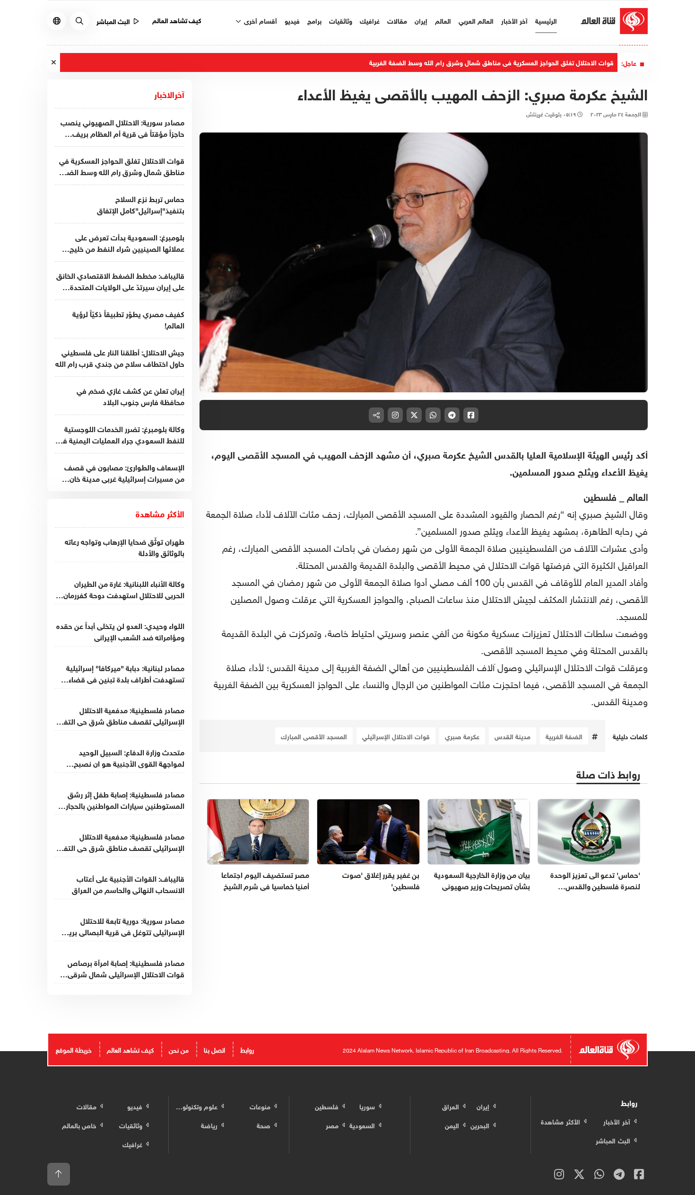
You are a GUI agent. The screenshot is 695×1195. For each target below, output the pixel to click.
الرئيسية (546, 20)
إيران (421, 20)
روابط (247, 1049)
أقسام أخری (259, 20)
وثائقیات (340, 20)
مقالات (397, 20)
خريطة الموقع (74, 1049)
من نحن (179, 1049)
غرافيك (370, 20)
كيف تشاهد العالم (177, 20)
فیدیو (292, 20)
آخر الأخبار (514, 20)
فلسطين (601, 495)
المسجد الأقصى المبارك (314, 736)
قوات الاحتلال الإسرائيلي (396, 736)
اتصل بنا (214, 1049)
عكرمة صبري (462, 736)
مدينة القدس (512, 736)
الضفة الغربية (564, 736)
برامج (314, 20)
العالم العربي (476, 20)
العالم (443, 20)
